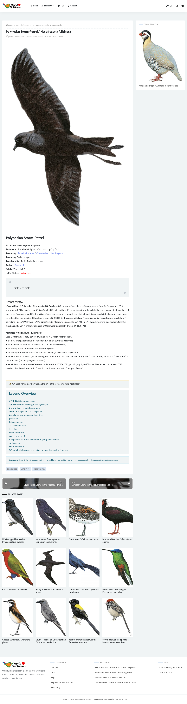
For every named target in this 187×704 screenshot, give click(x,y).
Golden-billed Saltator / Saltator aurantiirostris (115, 683)
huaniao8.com (165, 673)
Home (35, 6)
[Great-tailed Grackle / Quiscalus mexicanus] (84, 567)
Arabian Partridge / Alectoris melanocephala (158, 86)
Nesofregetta (56, 253)
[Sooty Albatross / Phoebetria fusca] (51, 567)
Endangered (12, 469)
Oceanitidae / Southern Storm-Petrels (47, 25)
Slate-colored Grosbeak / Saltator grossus (113, 673)
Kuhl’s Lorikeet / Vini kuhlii (14, 590)
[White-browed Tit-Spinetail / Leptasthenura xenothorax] (117, 617)
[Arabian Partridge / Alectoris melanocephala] (160, 56)
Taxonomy (55, 688)
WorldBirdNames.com (83, 699)
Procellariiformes (22, 25)
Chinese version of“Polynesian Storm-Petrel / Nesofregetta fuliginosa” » (46, 384)
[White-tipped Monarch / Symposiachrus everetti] (17, 517)
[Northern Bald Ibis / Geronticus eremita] (117, 517)
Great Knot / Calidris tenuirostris (84, 539)
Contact (73, 6)
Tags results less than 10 (61, 683)
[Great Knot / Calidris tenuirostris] (84, 517)
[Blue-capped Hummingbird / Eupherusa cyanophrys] (117, 567)
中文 (170, 6)
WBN (11, 36)
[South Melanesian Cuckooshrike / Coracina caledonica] (51, 617)
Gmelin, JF (19, 265)
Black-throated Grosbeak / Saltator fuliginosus (115, 668)
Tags (62, 6)
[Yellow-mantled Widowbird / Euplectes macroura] (84, 617)
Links (53, 673)
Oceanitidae (42, 253)
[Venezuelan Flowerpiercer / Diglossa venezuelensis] (51, 517)
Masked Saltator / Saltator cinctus (110, 678)
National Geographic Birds (171, 668)
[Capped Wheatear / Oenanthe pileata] (17, 617)
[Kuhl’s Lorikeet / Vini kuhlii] (17, 567)
